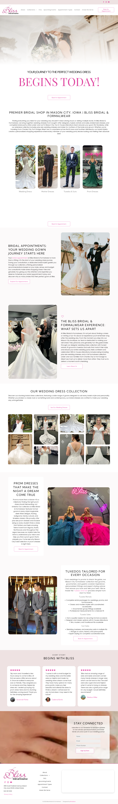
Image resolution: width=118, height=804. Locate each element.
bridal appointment (19, 233)
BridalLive (72, 776)
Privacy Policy (8, 769)
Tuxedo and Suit (81, 565)
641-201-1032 (8, 766)
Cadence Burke (57, 674)
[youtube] (109, 2)
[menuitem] (23, 9)
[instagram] (106, 2)
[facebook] (103, 2)
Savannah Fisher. (22, 674)
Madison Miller (92, 672)
